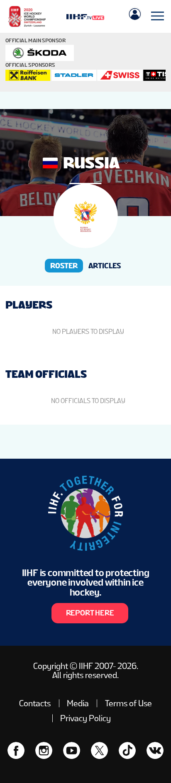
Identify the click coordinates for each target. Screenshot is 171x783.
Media (78, 703)
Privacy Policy (85, 718)
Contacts (35, 703)
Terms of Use (128, 703)
